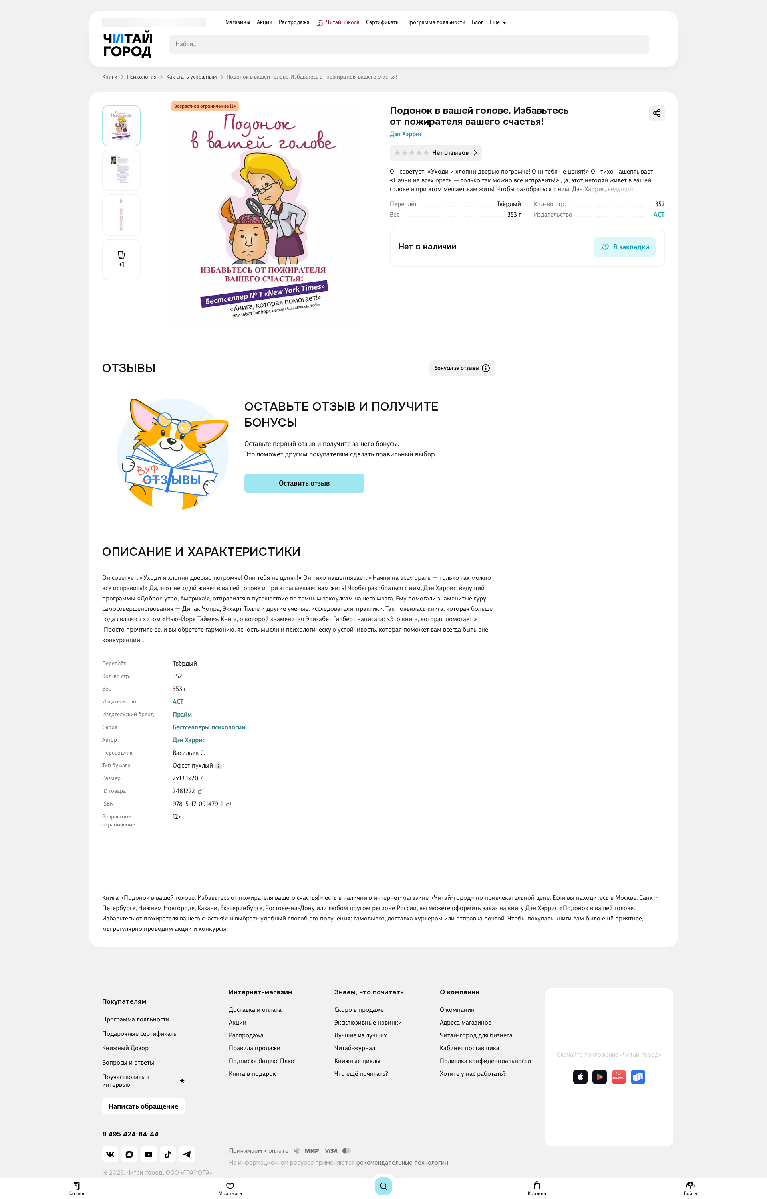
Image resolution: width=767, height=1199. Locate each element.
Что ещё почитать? (361, 1073)
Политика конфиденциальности (485, 1061)
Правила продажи (254, 1048)
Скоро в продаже (359, 1009)
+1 (121, 264)
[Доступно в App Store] (580, 1077)
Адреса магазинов (465, 1022)
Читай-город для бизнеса (476, 1035)
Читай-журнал (354, 1048)
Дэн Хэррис (406, 134)
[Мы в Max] (129, 1154)
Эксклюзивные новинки (368, 1022)
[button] (219, 766)
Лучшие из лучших (360, 1035)
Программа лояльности (135, 1019)
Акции (237, 1022)
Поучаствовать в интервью (125, 1080)
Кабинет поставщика (469, 1048)
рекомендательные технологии (402, 1163)
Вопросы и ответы (128, 1062)
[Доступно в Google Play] (599, 1077)
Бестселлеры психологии (209, 727)
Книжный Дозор (125, 1048)
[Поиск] (383, 1186)
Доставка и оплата (255, 1009)
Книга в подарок (252, 1073)
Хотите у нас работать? (473, 1073)
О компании (457, 1009)
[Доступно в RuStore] (638, 1077)
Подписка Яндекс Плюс (262, 1061)
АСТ (659, 214)
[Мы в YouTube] (149, 1154)
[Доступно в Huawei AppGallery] (619, 1077)
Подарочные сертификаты (140, 1033)
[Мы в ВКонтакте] (110, 1154)
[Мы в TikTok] (168, 1154)
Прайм (182, 714)
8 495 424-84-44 (130, 1134)
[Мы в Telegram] (187, 1154)
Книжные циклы (357, 1061)
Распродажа (246, 1035)
